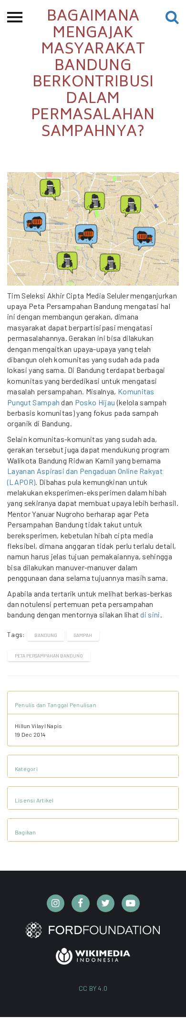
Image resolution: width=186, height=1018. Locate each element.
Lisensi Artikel (34, 800)
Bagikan (25, 832)
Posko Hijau (95, 402)
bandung (45, 635)
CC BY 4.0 (93, 988)
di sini (150, 614)
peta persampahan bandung (49, 655)
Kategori (26, 768)
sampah (83, 635)
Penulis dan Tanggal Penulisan (55, 704)
